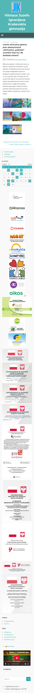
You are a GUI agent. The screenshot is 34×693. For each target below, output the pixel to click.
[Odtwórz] (6, 664)
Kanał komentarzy (10, 637)
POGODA (7, 154)
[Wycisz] (25, 664)
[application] (17, 658)
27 (29, 181)
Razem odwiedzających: (13, 689)
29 (8, 184)
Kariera (6, 624)
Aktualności (14, 42)
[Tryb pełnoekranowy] (28, 664)
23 (12, 181)
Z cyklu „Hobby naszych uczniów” (19, 144)
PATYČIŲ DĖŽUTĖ (9, 157)
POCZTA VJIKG (8, 152)
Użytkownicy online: (12, 686)
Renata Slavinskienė (20, 59)
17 (17, 177)
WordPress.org (9, 640)
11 (21, 174)
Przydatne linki (9, 621)
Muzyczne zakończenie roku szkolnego (16, 142)
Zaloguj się (7, 632)
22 (8, 181)
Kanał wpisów (8, 635)
